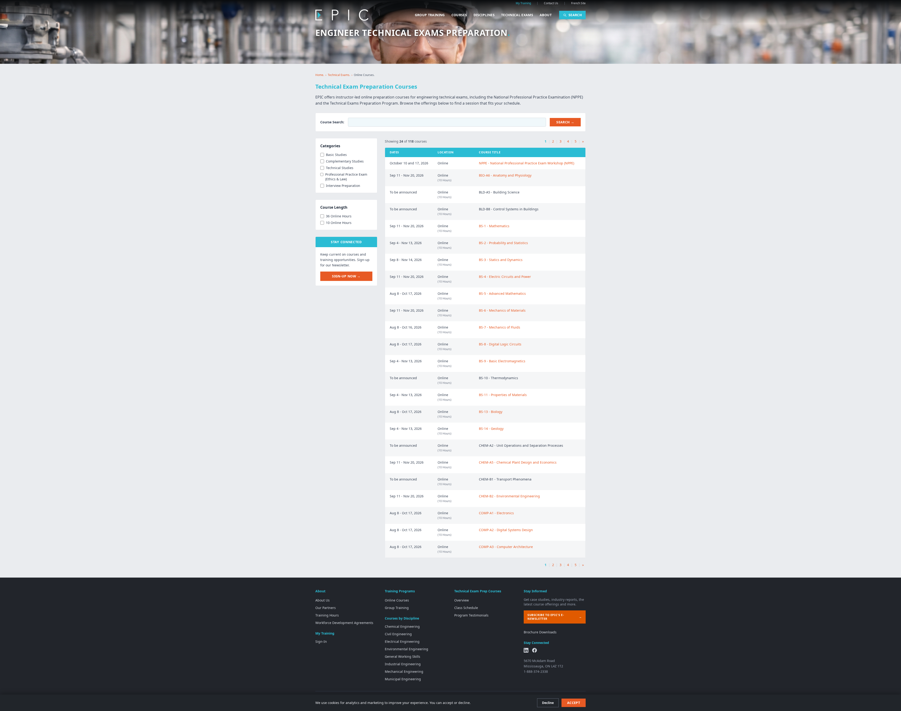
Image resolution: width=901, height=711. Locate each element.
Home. (319, 75)
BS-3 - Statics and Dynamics (501, 259)
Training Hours (327, 615)
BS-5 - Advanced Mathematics (502, 293)
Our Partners (325, 607)
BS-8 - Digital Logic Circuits (500, 344)
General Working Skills (402, 656)
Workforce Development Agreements (344, 622)
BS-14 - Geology (491, 428)
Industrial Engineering (403, 664)
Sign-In (321, 641)
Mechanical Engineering (404, 671)
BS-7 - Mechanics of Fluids (499, 327)
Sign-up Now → (346, 276)
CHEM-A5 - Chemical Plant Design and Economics (518, 462)
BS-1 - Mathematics (494, 226)
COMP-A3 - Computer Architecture (506, 547)
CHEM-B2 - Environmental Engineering (509, 496)
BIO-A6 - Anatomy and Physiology (505, 175)
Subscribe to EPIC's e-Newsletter (554, 617)
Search (575, 15)
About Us (322, 600)
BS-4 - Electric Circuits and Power (505, 276)
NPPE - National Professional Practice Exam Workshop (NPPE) (526, 163)
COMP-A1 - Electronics (496, 513)
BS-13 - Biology (490, 411)
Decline (548, 702)
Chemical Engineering (402, 626)
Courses (459, 15)
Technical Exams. (339, 75)
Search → (565, 122)
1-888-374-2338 (536, 671)
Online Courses (397, 600)
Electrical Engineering (402, 641)
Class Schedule (466, 607)
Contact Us (551, 3)
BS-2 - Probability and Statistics (503, 243)
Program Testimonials (471, 615)
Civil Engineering (398, 634)
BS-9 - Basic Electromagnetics (502, 361)
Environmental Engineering (406, 649)
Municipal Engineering (403, 679)
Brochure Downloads (540, 632)
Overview (461, 600)
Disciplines (484, 15)
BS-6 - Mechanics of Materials (502, 310)
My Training (523, 3)
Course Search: (332, 122)
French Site (578, 3)
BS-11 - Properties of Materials (503, 395)
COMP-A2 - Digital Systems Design (506, 530)
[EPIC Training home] (341, 15)
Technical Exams (517, 15)
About (546, 15)
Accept (573, 702)
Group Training (430, 15)
